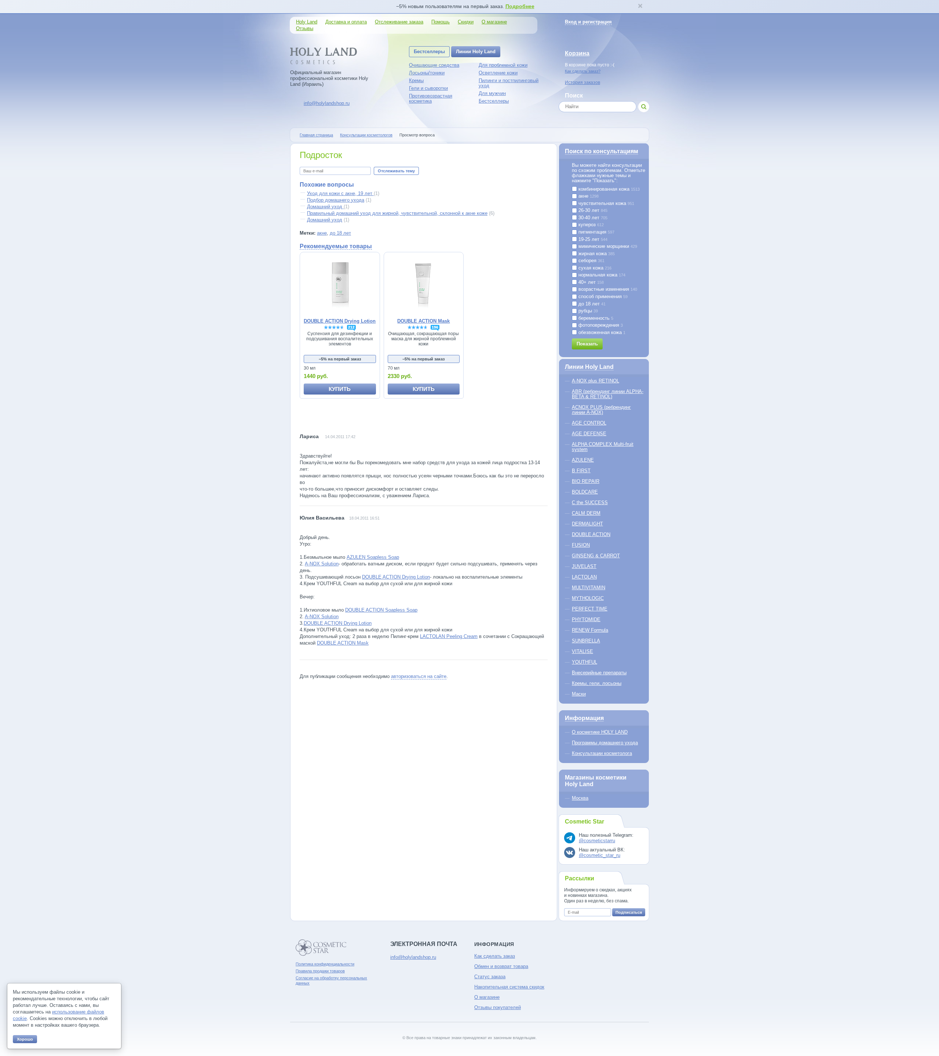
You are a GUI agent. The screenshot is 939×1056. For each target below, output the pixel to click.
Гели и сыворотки (428, 88)
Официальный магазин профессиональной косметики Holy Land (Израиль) (329, 78)
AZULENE (583, 460)
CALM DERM (586, 513)
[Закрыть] (640, 6)
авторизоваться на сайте (418, 676)
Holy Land (306, 22)
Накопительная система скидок (509, 987)
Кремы (416, 80)
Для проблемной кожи (503, 65)
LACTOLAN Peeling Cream (449, 636)
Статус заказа (489, 976)
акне (322, 233)
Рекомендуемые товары (336, 246)
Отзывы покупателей (497, 1007)
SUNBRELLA (586, 641)
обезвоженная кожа (601, 332)
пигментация (595, 232)
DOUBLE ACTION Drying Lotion (396, 577)
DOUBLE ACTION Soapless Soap (381, 610)
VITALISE (582, 651)
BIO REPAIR (585, 481)
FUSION (581, 545)
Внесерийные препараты (599, 672)
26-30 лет (592, 210)
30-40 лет (592, 217)
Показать (587, 343)
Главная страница (316, 135)
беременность (595, 318)
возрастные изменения (607, 289)
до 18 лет (340, 233)
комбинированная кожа (608, 189)
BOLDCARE (585, 492)
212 (351, 327)
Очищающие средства (434, 65)
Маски (579, 694)
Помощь (440, 22)
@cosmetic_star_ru (599, 855)
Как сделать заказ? (582, 71)
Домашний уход (325, 206)
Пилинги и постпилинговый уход (508, 83)
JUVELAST (584, 566)
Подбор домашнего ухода (335, 200)
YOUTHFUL (584, 662)
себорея (590, 260)
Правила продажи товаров (320, 971)
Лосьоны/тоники (427, 73)
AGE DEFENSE (589, 433)
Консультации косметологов (366, 135)
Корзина (577, 53)
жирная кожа (596, 253)
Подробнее (519, 6)
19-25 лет (592, 239)
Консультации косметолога (602, 753)
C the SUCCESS (590, 502)
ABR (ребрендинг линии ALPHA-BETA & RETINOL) (607, 394)
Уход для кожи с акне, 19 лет (340, 193)
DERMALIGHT (587, 524)
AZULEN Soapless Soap (373, 557)
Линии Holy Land (476, 51)
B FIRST (581, 470)
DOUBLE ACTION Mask (343, 643)
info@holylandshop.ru (327, 103)
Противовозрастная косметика (430, 98)
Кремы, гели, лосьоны (596, 683)
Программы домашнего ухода (605, 742)
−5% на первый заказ (340, 359)
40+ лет (590, 282)
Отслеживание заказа (399, 22)
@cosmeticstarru (597, 840)
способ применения (602, 296)
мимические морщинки (607, 246)
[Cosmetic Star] (321, 947)
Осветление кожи (498, 73)
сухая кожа (594, 268)
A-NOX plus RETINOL (595, 381)
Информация (584, 718)
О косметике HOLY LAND (600, 732)
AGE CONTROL (589, 423)
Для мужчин (492, 93)
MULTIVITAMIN (588, 587)
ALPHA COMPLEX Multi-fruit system (602, 446)
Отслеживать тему (396, 171)
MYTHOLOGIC (588, 598)
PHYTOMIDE (586, 619)
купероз (590, 224)
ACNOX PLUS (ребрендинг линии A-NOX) (601, 409)
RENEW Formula (590, 630)
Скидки (466, 22)
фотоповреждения (600, 325)
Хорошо (25, 1039)
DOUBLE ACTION (591, 534)
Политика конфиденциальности (325, 964)
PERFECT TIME (589, 609)
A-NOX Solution (322, 563)
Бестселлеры (429, 51)
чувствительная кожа (605, 203)
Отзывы (304, 28)
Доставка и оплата (346, 22)
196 (435, 327)
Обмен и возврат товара (501, 966)
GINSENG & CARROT (596, 555)
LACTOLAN (584, 577)
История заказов (582, 82)
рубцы (587, 311)
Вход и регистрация (588, 22)
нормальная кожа (601, 275)
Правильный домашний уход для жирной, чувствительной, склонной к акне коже (397, 213)
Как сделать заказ (494, 956)
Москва (580, 798)
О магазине (494, 22)
